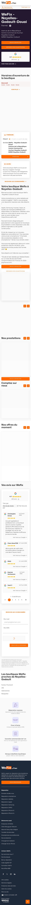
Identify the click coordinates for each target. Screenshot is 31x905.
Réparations (8, 363)
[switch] (9, 895)
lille (2, 688)
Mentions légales (6, 883)
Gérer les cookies (6, 888)
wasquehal (4, 693)
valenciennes (5, 691)
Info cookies (5, 880)
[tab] (15, 612)
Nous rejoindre (15, 782)
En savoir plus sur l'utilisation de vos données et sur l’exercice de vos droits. (15, 665)
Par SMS (6, 628)
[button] (28, 2)
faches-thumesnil (7, 685)
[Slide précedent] (24, 306)
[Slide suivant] (28, 306)
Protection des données (8, 886)
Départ (5, 139)
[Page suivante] (25, 599)
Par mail (6, 619)
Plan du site (4, 892)
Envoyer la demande (18, 645)
